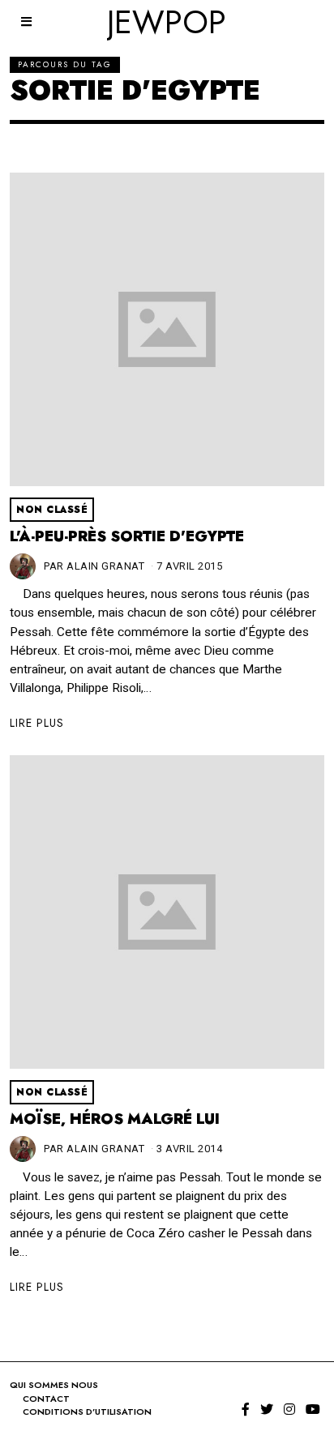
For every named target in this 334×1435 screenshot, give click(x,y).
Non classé (52, 509)
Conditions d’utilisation (87, 1411)
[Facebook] (246, 1409)
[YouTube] (313, 1409)
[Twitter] (266, 1409)
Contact (46, 1398)
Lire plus (37, 723)
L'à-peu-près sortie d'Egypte (127, 536)
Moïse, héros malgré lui (115, 1119)
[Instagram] (289, 1409)
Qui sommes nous (54, 1384)
